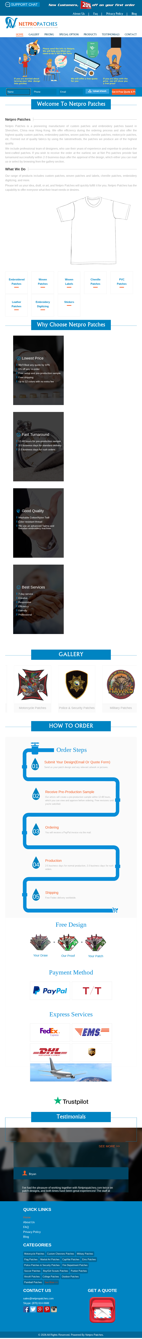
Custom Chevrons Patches (60, 1253)
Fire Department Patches (75, 1265)
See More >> (51, 1282)
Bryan (32, 1149)
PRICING (49, 34)
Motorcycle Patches (27, 708)
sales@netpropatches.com (38, 1298)
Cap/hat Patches (70, 1259)
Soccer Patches (32, 1271)
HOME (19, 34)
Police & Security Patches (71, 708)
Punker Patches (79, 1271)
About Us (79, 14)
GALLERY (34, 34)
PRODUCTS (90, 34)
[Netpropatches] (31, 27)
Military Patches (116, 708)
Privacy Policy (114, 14)
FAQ (26, 1227)
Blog (134, 14)
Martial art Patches (50, 1259)
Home (27, 1217)
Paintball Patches (33, 1282)
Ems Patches (89, 1259)
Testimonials (110, 34)
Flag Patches (31, 1259)
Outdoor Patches (70, 1276)
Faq (95, 14)
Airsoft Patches (32, 1276)
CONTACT (131, 34)
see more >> (109, 1183)
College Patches (51, 1276)
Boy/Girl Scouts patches (55, 1271)
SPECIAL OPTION (69, 34)
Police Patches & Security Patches (42, 1265)
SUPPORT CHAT (24, 4)
